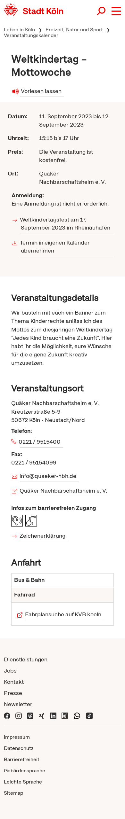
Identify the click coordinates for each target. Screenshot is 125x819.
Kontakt (14, 681)
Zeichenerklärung (42, 535)
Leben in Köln (19, 29)
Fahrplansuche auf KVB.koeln (63, 614)
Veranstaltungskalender (31, 35)
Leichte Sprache (23, 781)
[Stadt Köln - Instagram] (18, 715)
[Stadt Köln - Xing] (41, 715)
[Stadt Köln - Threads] (30, 715)
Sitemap (13, 793)
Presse (13, 693)
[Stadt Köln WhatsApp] (77, 715)
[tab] (62, 580)
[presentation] (62, 580)
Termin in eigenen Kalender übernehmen (55, 246)
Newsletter (18, 704)
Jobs (10, 670)
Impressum (17, 737)
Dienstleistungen (25, 659)
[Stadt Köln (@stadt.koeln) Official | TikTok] (89, 715)
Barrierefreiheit (21, 759)
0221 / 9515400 (40, 441)
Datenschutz (19, 748)
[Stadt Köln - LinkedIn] (53, 715)
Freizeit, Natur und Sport (74, 29)
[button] (116, 11)
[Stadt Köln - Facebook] (7, 715)
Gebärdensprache (24, 770)
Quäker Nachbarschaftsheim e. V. (63, 490)
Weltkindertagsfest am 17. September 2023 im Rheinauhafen (65, 223)
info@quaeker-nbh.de (48, 476)
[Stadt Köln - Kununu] (65, 715)
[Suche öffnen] (101, 11)
